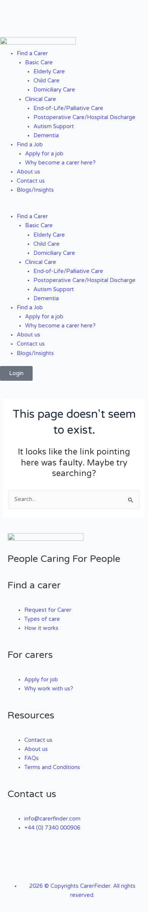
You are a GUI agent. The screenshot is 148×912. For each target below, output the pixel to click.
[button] (74, 207)
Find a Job (30, 144)
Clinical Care (40, 99)
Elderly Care (49, 71)
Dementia (46, 135)
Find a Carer (32, 53)
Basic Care (39, 62)
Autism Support (53, 126)
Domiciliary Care (54, 90)
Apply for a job (44, 153)
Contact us (31, 181)
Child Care (46, 81)
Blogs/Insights (35, 190)
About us (28, 172)
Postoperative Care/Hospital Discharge (84, 117)
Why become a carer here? (60, 163)
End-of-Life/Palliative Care (68, 108)
